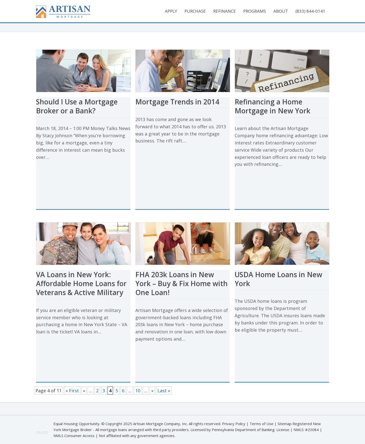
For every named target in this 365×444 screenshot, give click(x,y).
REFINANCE (224, 11)
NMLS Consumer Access (74, 435)
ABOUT (280, 11)
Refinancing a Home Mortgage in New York (272, 106)
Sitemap (285, 423)
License (282, 429)
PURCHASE (195, 11)
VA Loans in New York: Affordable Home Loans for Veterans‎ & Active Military (81, 283)
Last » (163, 391)
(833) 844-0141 (310, 11)
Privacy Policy (233, 423)
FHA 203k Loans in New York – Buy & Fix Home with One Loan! (181, 283)
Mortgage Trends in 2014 (177, 101)
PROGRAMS (254, 11)
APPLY (171, 11)
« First (72, 391)
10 (137, 391)
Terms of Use (261, 423)
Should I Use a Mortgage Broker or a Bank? (77, 106)
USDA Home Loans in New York (278, 279)
